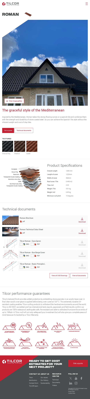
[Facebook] (81, 378)
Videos (54, 385)
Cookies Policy (71, 393)
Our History (44, 380)
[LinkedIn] (70, 383)
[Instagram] (76, 383)
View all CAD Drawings (59, 275)
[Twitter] (70, 378)
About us (45, 374)
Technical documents (24, 130)
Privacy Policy (71, 391)
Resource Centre (56, 375)
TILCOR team (33, 386)
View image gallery (15, 101)
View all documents (79, 275)
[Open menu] (86, 3)
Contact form (33, 383)
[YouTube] (76, 378)
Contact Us (34, 374)
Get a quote (8, 130)
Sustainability (45, 383)
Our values (44, 377)
